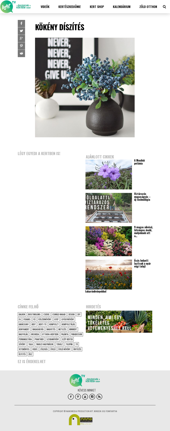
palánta (64, 334)
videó (34, 349)
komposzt (54, 324)
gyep (56, 319)
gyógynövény (68, 319)
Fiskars (27, 319)
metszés (62, 329)
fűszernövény (44, 319)
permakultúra (25, 339)
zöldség (44, 349)
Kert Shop (97, 6)
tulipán (69, 344)
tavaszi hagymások (44, 344)
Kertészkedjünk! (69, 6)
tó (77, 344)
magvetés (51, 329)
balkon (22, 314)
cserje (46, 314)
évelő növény (64, 349)
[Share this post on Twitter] (21, 31)
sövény (22, 344)
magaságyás (38, 329)
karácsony (24, 324)
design (72, 314)
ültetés (22, 354)
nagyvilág (23, 334)
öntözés (77, 349)
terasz (59, 344)
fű (34, 319)
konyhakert (24, 329)
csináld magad (59, 314)
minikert (73, 329)
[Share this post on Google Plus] (21, 38)
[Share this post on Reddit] (21, 53)
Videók (45, 6)
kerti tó (42, 324)
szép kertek (67, 339)
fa (20, 319)
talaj (30, 344)
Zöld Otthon (148, 6)
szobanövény (53, 339)
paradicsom (76, 334)
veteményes (24, 349)
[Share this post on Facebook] (21, 23)
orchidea (35, 334)
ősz (30, 354)
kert (34, 324)
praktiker (39, 339)
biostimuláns (34, 314)
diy (79, 314)
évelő (53, 349)
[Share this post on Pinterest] (21, 46)
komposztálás (68, 324)
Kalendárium (121, 6)
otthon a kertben (50, 334)
